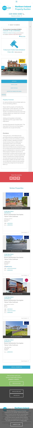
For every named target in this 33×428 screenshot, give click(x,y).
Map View (23, 36)
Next (25, 67)
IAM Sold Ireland (16, 391)
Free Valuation (16, 383)
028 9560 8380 (15, 14)
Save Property (24, 232)
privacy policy (23, 420)
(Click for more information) (15, 34)
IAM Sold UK (17, 395)
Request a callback (15, 16)
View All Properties (16, 367)
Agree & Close (16, 424)
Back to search (15, 25)
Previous (2, 67)
